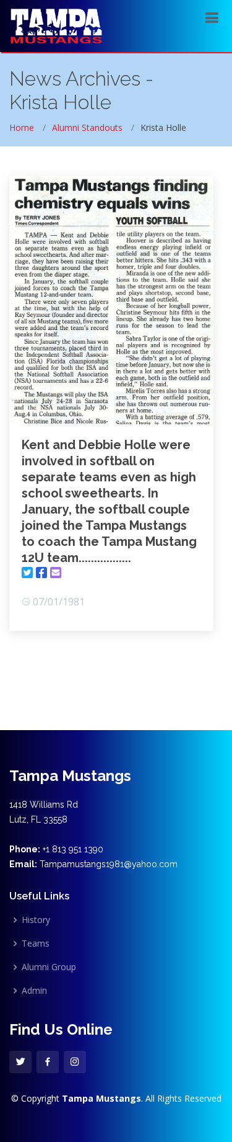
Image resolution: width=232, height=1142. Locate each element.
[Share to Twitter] (27, 572)
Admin (34, 990)
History (36, 920)
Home (21, 127)
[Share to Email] (55, 572)
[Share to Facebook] (41, 572)
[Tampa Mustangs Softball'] (56, 24)
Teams (35, 943)
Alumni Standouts (87, 127)
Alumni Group (49, 967)
